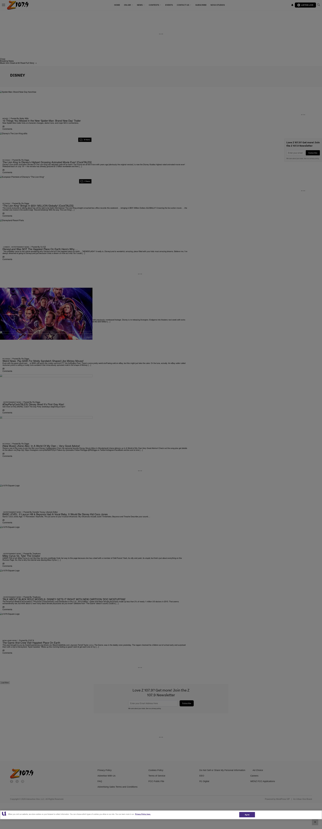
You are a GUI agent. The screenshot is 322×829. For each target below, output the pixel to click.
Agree (247, 814)
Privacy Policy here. (143, 814)
